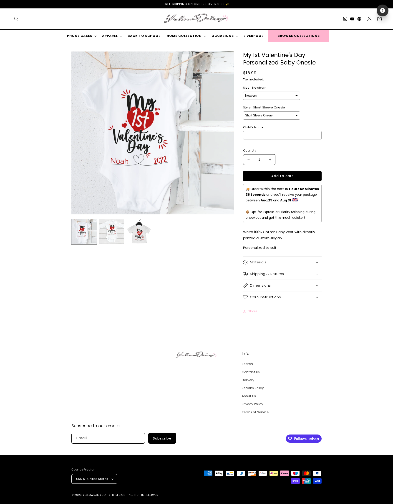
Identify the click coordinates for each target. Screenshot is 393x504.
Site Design (117, 495)
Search (247, 364)
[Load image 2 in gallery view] (111, 231)
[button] (16, 19)
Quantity (249, 150)
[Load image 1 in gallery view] (84, 231)
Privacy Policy (252, 404)
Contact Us (251, 372)
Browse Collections (298, 35)
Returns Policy (253, 388)
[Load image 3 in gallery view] (139, 231)
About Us (249, 396)
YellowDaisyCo (94, 495)
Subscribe (162, 438)
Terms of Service (255, 412)
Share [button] (252, 311)
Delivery (248, 380)
